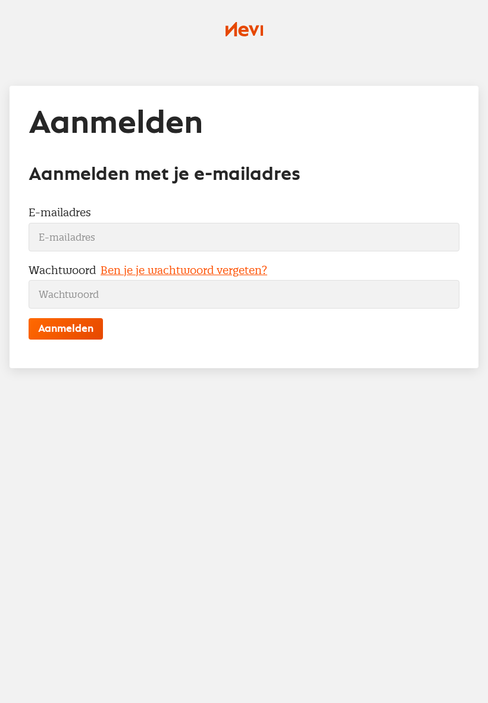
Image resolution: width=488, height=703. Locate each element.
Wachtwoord (62, 270)
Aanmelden (65, 328)
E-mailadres (60, 212)
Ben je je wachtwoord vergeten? (184, 270)
